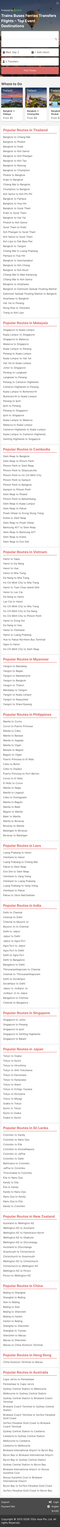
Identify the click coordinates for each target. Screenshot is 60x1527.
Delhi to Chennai (12, 912)
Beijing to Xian (11, 1306)
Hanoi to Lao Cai (13, 592)
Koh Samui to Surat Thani (17, 236)
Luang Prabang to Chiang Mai (20, 861)
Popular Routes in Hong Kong (27, 1355)
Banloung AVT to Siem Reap (19, 527)
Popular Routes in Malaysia (25, 323)
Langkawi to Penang (15, 377)
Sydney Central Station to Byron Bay (24, 1464)
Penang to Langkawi (15, 372)
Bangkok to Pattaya (14, 198)
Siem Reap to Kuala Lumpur (19, 503)
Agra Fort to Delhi (13, 950)
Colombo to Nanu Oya (16, 1139)
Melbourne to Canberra (16, 1440)
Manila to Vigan (12, 745)
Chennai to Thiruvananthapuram (21, 974)
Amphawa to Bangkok (16, 298)
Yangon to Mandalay (15, 666)
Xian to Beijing (11, 1302)
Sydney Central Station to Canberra (24, 1431)
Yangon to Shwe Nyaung (17, 704)
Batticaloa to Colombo (16, 1163)
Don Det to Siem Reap (16, 871)
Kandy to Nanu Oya (14, 1191)
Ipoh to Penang (12, 405)
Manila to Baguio (13, 802)
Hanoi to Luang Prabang (17, 634)
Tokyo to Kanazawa (14, 1079)
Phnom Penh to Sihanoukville (20, 470)
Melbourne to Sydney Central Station (24, 1393)
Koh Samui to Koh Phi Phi (17, 193)
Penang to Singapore (15, 410)
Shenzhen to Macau (14, 1335)
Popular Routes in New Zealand (29, 1216)
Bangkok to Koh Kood (15, 270)
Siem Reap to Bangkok (16, 456)
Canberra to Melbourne (16, 1445)
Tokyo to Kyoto (12, 1060)
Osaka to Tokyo (12, 1103)
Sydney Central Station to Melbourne (24, 1388)
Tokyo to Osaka (12, 1055)
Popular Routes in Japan (23, 1049)
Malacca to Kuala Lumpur (17, 424)
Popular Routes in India (22, 905)
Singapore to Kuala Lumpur (19, 329)
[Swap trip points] (56, 39)
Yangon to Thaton (13, 685)
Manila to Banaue (13, 735)
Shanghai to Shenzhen (16, 1325)
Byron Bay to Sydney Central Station (24, 1459)
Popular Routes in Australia (25, 1372)
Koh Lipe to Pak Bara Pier (18, 241)
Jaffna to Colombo (14, 1168)
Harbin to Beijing (12, 1321)
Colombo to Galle (13, 1158)
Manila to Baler (11, 806)
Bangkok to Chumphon (16, 170)
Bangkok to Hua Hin (14, 203)
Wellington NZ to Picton (17, 1270)
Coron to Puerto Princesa (18, 726)
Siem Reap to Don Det (16, 541)
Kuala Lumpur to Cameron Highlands (24, 434)
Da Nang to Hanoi (13, 596)
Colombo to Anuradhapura (18, 1149)
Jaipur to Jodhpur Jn (15, 988)
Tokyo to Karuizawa (14, 1074)
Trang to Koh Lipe (13, 312)
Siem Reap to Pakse (14, 508)
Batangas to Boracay (15, 830)
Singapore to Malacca (16, 339)
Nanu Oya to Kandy (14, 1196)
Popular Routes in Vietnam (25, 552)
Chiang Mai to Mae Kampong (20, 274)
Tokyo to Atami (12, 1084)
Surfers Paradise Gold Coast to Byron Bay (27, 1490)
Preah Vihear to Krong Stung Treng (23, 513)
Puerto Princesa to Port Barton (21, 773)
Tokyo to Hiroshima (14, 1065)
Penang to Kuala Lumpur (17, 353)
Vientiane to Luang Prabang (19, 881)
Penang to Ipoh (12, 400)
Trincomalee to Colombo (17, 1172)
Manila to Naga (12, 787)
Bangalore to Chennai (15, 997)
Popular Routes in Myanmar (26, 659)
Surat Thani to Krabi (14, 227)
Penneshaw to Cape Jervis (18, 1384)
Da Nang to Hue (12, 625)
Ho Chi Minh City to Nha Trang (21, 582)
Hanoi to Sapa (11, 558)
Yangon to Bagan (13, 670)
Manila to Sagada (13, 740)
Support (5, 1502)
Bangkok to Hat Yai (14, 217)
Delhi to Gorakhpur (14, 978)
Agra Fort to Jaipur (14, 945)
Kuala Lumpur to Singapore (19, 334)
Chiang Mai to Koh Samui (17, 279)
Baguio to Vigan (12, 754)
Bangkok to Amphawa (16, 284)
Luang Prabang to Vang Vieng (20, 885)
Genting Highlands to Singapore (21, 439)
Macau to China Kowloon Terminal (23, 1344)
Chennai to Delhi (12, 917)
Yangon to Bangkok (14, 680)
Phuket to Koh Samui (15, 222)
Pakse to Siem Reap (14, 866)
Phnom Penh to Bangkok (17, 484)
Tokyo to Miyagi (12, 1098)
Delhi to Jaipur (11, 931)
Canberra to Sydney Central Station (24, 1436)
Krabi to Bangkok (13, 179)
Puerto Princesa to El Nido (18, 759)
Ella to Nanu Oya (13, 1177)
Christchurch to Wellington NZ (20, 1265)
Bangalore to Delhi (14, 964)
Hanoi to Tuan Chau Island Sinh (21, 587)
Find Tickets (30, 70)
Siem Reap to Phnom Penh (18, 461)
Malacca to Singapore (16, 344)
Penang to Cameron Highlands (21, 382)
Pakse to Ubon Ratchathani (19, 895)
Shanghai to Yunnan (14, 1330)
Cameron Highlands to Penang (21, 386)
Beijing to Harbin (12, 1316)
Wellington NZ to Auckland (18, 1227)
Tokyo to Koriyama (14, 1093)
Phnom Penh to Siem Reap (18, 465)
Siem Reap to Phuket (15, 494)
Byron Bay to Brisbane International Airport (28, 1455)
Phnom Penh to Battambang (19, 498)
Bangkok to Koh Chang (16, 265)
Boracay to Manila (13, 825)
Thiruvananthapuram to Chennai (21, 969)
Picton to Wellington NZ (17, 1275)
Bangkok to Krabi (13, 146)
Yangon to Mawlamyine (16, 675)
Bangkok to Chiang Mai (16, 137)
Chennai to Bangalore (15, 1002)
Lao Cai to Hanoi (13, 601)
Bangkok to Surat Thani (16, 208)
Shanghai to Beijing (14, 1297)
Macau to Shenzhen (14, 1340)
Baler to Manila (11, 816)
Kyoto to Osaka (12, 1113)
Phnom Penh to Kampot (17, 479)
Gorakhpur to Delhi (14, 983)
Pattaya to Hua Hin (14, 255)
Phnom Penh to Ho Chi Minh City (22, 475)
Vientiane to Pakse (14, 890)
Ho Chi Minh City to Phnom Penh (22, 615)
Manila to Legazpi (13, 792)
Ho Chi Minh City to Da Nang (20, 611)
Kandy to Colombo (14, 1206)
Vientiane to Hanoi (14, 857)
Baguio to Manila (13, 811)
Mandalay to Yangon (15, 690)
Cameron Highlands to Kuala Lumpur (24, 429)
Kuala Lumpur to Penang (17, 348)
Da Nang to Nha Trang (16, 577)
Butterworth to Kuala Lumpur (20, 396)
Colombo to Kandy (14, 1134)
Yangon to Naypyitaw (15, 699)
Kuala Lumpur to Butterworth (20, 391)
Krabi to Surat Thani (14, 212)
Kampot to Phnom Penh (17, 489)
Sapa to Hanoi (11, 644)
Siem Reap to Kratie (14, 536)
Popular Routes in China (23, 1286)
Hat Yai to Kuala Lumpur (17, 363)
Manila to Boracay (13, 821)
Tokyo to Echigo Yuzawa (17, 1089)
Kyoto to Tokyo (12, 1108)
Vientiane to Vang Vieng (17, 876)
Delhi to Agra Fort (13, 955)
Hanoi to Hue (10, 568)
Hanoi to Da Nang (13, 563)
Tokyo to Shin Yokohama (17, 1070)
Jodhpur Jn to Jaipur (15, 993)
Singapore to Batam (14, 1038)
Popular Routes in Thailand (25, 130)
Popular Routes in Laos (22, 846)
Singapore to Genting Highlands (21, 1034)
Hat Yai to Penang (13, 303)
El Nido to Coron (13, 783)
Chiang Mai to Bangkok (16, 184)
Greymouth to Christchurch (19, 1251)
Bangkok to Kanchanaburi (18, 260)
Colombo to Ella (12, 1144)
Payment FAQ (8, 1506)
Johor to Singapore (14, 367)
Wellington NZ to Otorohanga (20, 1242)
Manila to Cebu (12, 730)
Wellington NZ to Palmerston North (23, 1232)
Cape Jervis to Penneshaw (18, 1379)
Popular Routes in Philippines (27, 714)
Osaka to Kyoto (12, 1117)
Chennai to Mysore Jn (16, 921)
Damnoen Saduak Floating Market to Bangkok (30, 293)
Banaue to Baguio (13, 749)
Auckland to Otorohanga (17, 1247)
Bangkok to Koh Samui (16, 151)
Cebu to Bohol (11, 764)
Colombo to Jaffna (14, 1153)
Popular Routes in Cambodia (26, 449)
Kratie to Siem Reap (14, 517)
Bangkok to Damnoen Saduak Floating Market (30, 288)
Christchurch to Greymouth (19, 1256)
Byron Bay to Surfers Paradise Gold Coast (27, 1485)
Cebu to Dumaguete (15, 797)
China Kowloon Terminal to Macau (23, 1362)
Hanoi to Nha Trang (14, 573)
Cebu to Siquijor (12, 768)
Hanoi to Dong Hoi (14, 620)
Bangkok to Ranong (14, 165)
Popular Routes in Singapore (26, 1013)
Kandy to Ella (10, 1182)
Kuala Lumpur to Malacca (17, 420)
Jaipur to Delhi (11, 936)
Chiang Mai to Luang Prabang (20, 250)
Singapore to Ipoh (13, 1029)
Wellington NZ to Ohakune (18, 1237)
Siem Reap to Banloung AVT (19, 532)
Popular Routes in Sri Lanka (25, 1128)
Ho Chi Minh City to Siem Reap (21, 649)
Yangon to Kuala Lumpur (17, 694)
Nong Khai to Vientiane (16, 307)
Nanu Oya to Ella (13, 1201)
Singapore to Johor (14, 1019)
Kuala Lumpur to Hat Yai (17, 358)
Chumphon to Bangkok (16, 189)
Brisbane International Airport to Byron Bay (28, 1450)
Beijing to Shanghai (14, 1292)
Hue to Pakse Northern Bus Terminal (24, 639)
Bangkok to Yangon (14, 246)
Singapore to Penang (15, 1024)
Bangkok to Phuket (14, 141)
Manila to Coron (12, 721)
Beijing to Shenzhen (14, 1311)
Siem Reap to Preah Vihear (18, 522)
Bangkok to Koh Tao (15, 160)
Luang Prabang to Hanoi (17, 852)
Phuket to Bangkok (14, 175)
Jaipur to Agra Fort (14, 940)
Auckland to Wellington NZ (18, 1223)
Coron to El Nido (13, 778)
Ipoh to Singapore (13, 415)
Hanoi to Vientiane (14, 630)
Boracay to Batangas (15, 835)
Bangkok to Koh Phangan (17, 155)
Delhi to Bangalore (14, 959)
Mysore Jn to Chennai (16, 926)
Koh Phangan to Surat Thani (19, 231)
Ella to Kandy (10, 1187)
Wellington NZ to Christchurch (20, 1261)
